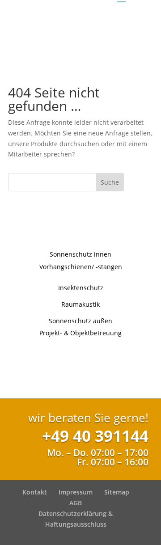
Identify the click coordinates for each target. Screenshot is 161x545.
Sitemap (116, 492)
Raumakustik (80, 304)
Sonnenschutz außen (80, 321)
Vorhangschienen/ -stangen (80, 266)
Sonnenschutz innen (80, 254)
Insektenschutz (80, 287)
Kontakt (34, 492)
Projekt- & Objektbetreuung (80, 333)
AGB (75, 503)
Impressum (76, 492)
